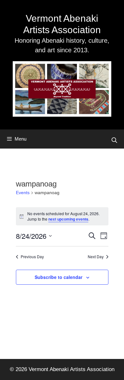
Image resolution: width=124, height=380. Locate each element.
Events (23, 192)
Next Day (96, 256)
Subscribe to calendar (58, 277)
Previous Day (32, 256)
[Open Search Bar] (114, 140)
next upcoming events (68, 219)
